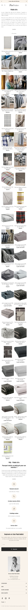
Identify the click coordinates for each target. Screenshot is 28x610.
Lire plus (14, 29)
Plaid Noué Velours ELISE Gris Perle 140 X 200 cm (7, 437)
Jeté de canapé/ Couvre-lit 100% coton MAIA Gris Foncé (20, 264)
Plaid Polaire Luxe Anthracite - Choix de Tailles (20, 360)
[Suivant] (26, 1)
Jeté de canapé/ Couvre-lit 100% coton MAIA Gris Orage (20, 245)
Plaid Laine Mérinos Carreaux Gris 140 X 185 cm (8, 129)
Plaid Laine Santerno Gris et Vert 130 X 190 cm (7, 456)
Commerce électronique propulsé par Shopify (17, 606)
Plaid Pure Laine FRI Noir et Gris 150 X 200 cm (7, 361)
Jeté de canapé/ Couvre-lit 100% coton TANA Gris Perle (20, 283)
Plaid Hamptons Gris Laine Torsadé (20, 70)
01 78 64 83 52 (15, 577)
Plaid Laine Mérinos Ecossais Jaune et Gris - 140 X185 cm (20, 207)
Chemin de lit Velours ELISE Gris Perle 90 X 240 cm (20, 437)
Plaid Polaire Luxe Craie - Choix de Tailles (20, 398)
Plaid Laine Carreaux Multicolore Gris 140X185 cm (7, 91)
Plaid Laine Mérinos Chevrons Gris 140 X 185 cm (8, 52)
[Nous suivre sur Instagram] (6, 598)
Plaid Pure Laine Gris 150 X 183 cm (20, 51)
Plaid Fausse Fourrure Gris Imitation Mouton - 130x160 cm (7, 342)
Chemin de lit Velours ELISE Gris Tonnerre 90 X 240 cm (7, 398)
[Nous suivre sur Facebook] (2, 598)
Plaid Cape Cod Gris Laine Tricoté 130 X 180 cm (8, 264)
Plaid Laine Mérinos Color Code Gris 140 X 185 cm (7, 187)
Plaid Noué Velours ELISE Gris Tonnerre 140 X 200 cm (20, 342)
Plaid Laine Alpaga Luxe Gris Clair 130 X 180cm (8, 207)
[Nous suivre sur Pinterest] (9, 598)
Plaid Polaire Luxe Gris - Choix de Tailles (8, 379)
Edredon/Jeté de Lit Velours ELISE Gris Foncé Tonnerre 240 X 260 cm (20, 304)
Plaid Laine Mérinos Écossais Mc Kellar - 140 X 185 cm (20, 91)
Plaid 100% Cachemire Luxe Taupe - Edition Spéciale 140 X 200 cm (7, 110)
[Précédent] (1, 1)
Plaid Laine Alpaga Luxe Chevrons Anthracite (20, 188)
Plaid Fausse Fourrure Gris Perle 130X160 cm (7, 226)
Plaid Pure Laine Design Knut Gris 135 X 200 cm (20, 323)
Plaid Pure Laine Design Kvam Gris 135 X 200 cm (8, 245)
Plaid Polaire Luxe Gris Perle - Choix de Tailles (20, 379)
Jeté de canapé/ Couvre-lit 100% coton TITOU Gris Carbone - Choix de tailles (8, 418)
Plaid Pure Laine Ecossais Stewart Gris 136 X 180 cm (20, 226)
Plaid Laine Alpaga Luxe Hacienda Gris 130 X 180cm (8, 167)
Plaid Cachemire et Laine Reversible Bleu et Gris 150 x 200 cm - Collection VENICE (20, 149)
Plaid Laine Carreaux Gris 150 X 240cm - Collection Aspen (7, 323)
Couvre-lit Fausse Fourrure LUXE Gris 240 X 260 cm (20, 129)
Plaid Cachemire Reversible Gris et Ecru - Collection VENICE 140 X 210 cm (8, 71)
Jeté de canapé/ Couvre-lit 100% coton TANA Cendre (7, 304)
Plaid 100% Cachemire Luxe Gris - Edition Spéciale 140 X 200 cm (20, 110)
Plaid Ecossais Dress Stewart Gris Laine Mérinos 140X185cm (20, 168)
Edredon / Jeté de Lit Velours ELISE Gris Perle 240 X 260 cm (20, 417)
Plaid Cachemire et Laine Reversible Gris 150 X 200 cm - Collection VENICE (7, 284)
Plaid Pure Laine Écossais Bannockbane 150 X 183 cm (8, 148)
